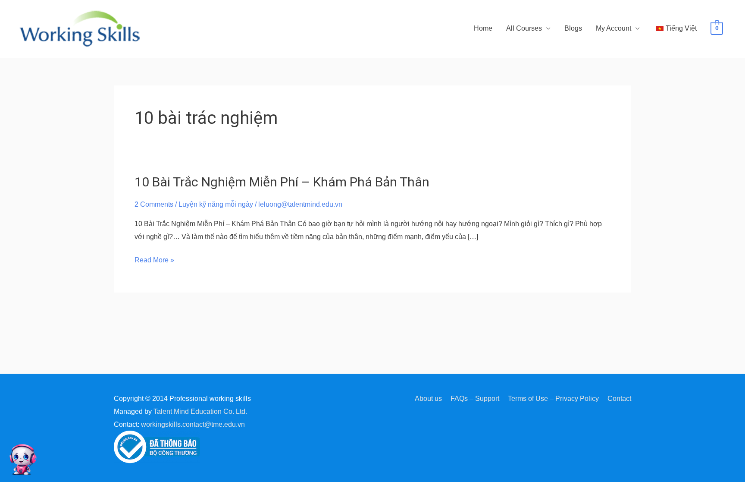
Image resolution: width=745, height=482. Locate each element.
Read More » (154, 260)
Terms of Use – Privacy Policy (553, 398)
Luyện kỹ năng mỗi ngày (215, 204)
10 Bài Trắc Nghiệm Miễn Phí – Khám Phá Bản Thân (282, 181)
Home (483, 28)
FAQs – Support (475, 398)
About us (428, 398)
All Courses (524, 28)
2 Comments (154, 204)
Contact (619, 398)
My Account (613, 28)
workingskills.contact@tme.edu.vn (193, 424)
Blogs (573, 28)
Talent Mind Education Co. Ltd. (200, 411)
